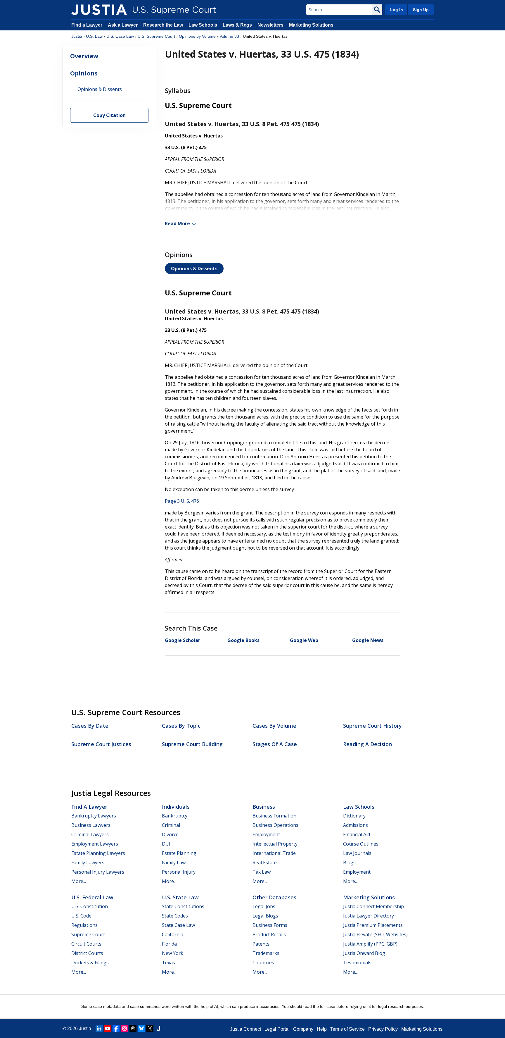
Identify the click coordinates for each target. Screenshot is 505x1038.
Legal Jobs (263, 906)
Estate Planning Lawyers (98, 853)
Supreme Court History (372, 725)
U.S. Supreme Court (156, 36)
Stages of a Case (274, 744)
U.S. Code (81, 916)
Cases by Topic (181, 725)
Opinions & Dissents (194, 268)
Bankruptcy (174, 816)
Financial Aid (356, 834)
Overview (84, 56)
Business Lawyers (90, 825)
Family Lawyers (87, 862)
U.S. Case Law (120, 36)
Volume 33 (229, 36)
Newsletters (270, 25)
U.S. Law (94, 36)
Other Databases (274, 897)
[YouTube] (107, 1028)
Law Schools (202, 25)
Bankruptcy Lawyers (93, 816)
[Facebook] (116, 1028)
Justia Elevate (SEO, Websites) (375, 934)
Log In (396, 9)
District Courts (87, 953)
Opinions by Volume (197, 36)
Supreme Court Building (192, 744)
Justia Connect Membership (373, 906)
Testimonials (357, 962)
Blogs (349, 862)
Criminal (171, 825)
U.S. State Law (180, 897)
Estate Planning (179, 853)
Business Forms (269, 925)
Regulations (84, 925)
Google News (367, 640)
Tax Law (261, 872)
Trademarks (265, 953)
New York (172, 953)
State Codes (175, 916)
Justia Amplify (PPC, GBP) (370, 944)
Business (263, 806)
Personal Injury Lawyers (97, 872)
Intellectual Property (275, 844)
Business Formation (274, 816)
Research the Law (163, 25)
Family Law (174, 862)
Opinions (84, 73)
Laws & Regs (237, 25)
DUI (166, 844)
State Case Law (178, 925)
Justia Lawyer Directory (368, 916)
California (172, 934)
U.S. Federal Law (92, 897)
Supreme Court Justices (101, 744)
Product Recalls (269, 934)
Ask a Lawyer (123, 25)
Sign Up (421, 9)
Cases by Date (89, 725)
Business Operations (275, 825)
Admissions (355, 825)
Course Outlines (360, 844)
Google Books (243, 640)
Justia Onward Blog (364, 953)
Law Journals (357, 853)
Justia (76, 36)
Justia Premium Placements (373, 925)
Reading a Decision (367, 744)
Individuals (176, 806)
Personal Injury (179, 872)
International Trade (274, 853)
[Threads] (132, 1028)
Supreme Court (88, 934)
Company (303, 1029)
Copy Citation (109, 115)
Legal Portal (277, 1029)
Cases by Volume (274, 725)
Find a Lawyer (86, 25)
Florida (169, 944)
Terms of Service (347, 1029)
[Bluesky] (141, 1028)
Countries (263, 962)
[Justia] (99, 9)
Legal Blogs (265, 916)
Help (322, 1029)
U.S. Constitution (89, 906)
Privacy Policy (383, 1029)
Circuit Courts (86, 944)
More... (78, 881)
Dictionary (354, 816)
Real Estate (264, 862)
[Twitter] (149, 1028)
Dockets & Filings (90, 962)
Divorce (170, 834)
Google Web (304, 640)
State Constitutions (183, 906)
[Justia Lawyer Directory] (158, 1028)
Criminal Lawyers (90, 834)
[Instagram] (124, 1028)
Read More (177, 223)
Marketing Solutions (311, 25)
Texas (168, 962)
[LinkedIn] (99, 1028)
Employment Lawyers (94, 844)
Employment (266, 834)
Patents (260, 944)
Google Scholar (182, 640)
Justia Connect (245, 1029)
